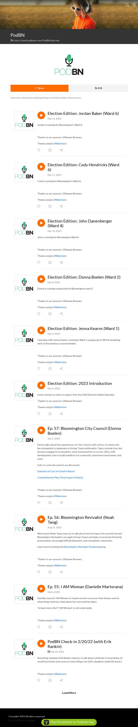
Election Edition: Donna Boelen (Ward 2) (84, 277)
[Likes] (39, 150)
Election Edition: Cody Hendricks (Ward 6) (83, 167)
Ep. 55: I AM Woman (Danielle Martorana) (85, 586)
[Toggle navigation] (134, 5)
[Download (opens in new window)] (50, 150)
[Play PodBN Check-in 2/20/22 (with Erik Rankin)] (41, 643)
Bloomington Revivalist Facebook (81, 546)
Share (41, 88)
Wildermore (60, 143)
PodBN (17, 35)
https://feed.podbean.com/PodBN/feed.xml (36, 40)
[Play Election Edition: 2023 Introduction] (41, 385)
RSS (100, 88)
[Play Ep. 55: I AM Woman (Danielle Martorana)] (41, 589)
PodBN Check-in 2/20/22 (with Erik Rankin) (79, 644)
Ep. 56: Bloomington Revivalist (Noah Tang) (81, 520)
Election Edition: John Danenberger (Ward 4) (80, 223)
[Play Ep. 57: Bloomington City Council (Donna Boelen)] (41, 430)
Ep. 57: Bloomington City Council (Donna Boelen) (84, 431)
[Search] (127, 4)
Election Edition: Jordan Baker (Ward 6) (83, 113)
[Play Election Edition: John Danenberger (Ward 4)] (41, 223)
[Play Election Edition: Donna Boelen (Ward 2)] (41, 279)
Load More (69, 692)
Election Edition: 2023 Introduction (80, 383)
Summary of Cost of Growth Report (56, 471)
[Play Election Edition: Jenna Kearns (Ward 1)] (41, 330)
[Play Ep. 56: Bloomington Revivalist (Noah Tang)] (41, 519)
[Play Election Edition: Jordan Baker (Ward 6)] (41, 115)
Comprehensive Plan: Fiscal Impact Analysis (60, 477)
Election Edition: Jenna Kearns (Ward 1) (83, 328)
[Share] (61, 150)
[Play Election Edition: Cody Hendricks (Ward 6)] (41, 167)
